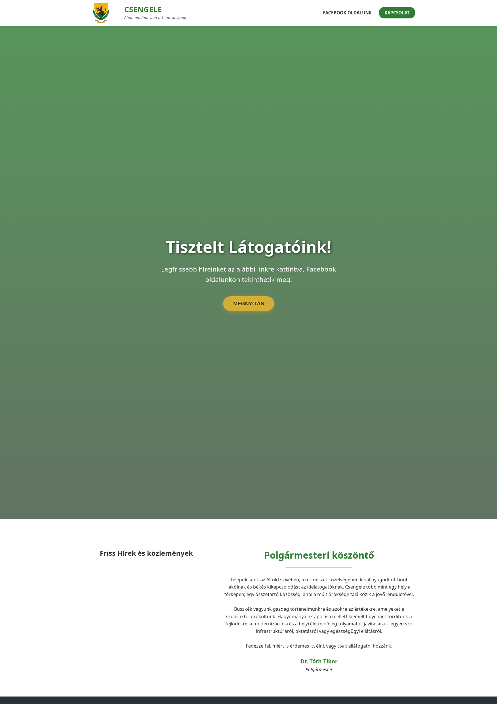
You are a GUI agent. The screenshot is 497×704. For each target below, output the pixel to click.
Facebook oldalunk (347, 13)
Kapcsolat (397, 13)
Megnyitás (248, 303)
